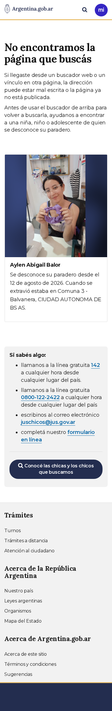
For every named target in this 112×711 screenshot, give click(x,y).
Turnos (12, 530)
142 (95, 365)
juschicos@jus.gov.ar (48, 422)
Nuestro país (18, 591)
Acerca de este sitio (25, 654)
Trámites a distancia (26, 540)
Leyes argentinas (23, 601)
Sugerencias (18, 674)
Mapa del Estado (23, 621)
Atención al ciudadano (29, 550)
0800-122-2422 (40, 397)
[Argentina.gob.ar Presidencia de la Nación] (28, 9)
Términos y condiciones (30, 664)
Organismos (17, 611)
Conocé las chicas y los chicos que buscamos (58, 469)
